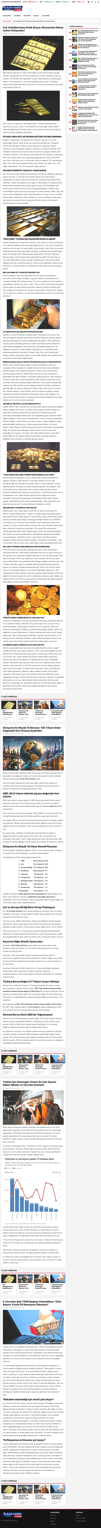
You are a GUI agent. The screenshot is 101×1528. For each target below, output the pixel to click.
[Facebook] (95, 2)
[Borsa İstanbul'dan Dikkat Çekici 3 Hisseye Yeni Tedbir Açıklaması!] (74, 67)
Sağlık (36, 15)
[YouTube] (88, 2)
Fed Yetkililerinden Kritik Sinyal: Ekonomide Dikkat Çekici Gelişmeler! (7, 712)
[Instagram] (92, 2)
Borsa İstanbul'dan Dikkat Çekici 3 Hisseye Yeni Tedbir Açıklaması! (87, 66)
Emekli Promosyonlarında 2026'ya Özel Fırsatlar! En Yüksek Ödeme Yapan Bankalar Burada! (88, 128)
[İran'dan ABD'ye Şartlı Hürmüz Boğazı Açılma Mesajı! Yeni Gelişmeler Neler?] (74, 80)
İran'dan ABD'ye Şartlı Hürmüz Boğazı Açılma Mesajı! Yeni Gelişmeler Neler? (87, 80)
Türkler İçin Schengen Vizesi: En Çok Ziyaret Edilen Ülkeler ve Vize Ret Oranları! (40, 712)
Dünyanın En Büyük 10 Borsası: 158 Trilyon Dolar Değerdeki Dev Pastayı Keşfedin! (24, 712)
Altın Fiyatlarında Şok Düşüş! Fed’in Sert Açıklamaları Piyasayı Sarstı (87, 73)
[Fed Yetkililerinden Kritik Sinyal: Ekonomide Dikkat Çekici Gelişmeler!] (8, 705)
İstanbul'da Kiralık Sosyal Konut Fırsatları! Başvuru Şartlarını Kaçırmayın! (88, 122)
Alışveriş (45, 15)
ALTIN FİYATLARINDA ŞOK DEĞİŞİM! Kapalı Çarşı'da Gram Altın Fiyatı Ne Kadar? (88, 115)
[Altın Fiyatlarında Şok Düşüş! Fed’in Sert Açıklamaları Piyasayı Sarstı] (74, 74)
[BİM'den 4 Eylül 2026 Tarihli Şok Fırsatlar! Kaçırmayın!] (74, 108)
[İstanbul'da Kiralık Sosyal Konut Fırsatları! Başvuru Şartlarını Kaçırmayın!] (74, 122)
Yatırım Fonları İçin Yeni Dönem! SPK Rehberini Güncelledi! (88, 94)
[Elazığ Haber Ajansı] (12, 8)
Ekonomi (27, 15)
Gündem (17, 15)
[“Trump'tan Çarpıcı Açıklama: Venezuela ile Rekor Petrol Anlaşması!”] (74, 87)
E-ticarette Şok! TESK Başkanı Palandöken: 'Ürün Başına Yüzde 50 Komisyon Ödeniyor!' (57, 712)
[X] (98, 2)
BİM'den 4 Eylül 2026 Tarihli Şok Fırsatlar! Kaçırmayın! (88, 108)
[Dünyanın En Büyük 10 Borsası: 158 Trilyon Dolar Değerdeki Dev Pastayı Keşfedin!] (25, 705)
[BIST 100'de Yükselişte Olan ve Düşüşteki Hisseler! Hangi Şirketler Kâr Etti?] (74, 60)
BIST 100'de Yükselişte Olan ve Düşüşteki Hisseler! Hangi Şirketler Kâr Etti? (88, 60)
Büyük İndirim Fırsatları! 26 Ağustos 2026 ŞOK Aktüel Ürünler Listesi (86, 101)
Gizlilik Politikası (81, 1521)
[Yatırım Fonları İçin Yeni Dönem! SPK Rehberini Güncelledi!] (74, 94)
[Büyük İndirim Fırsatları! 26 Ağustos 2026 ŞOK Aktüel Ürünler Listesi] (74, 101)
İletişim (78, 1515)
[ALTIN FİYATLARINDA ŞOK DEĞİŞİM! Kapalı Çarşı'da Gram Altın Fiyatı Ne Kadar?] (74, 115)
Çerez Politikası (81, 1518)
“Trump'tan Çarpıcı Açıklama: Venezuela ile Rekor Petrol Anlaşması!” (87, 87)
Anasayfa (7, 15)
